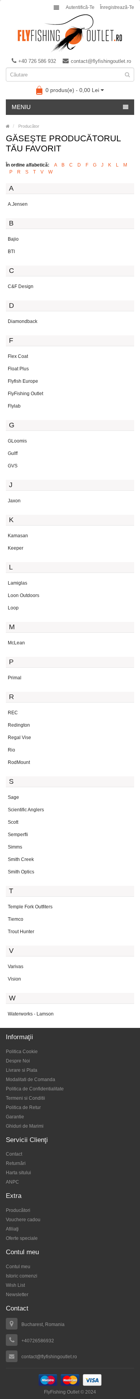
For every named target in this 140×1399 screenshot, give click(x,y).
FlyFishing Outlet (25, 393)
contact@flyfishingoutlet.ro (101, 61)
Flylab (14, 406)
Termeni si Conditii (25, 1098)
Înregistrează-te (117, 7)
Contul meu (18, 1266)
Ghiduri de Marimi (25, 1126)
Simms (15, 847)
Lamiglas (17, 583)
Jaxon (14, 500)
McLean (16, 643)
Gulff (13, 453)
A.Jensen (18, 204)
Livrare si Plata (21, 1070)
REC (13, 712)
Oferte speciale (22, 1238)
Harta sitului (18, 1172)
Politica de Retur (23, 1107)
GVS (13, 466)
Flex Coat (18, 356)
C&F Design (20, 286)
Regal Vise (19, 737)
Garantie (15, 1117)
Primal (14, 677)
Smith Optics (21, 872)
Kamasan (18, 535)
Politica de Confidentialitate (35, 1089)
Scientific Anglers (26, 809)
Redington (19, 725)
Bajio (13, 239)
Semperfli (18, 834)
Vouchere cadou (23, 1219)
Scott (13, 822)
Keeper (15, 548)
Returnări (16, 1163)
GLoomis (17, 441)
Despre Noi (18, 1061)
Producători (18, 1210)
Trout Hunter (21, 931)
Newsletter (17, 1294)
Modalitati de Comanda (30, 1079)
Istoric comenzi (21, 1276)
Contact (14, 1154)
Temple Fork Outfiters (30, 907)
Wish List (15, 1285)
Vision (14, 979)
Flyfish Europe (23, 381)
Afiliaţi (12, 1229)
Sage (13, 797)
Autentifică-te (80, 7)
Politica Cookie (22, 1051)
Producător (28, 126)
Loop (13, 608)
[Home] (8, 126)
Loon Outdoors (23, 595)
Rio (11, 750)
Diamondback (22, 321)
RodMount (19, 762)
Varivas (15, 966)
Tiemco (15, 919)
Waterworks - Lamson (31, 1014)
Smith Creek (21, 859)
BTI (11, 251)
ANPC (12, 1182)
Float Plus (18, 368)
